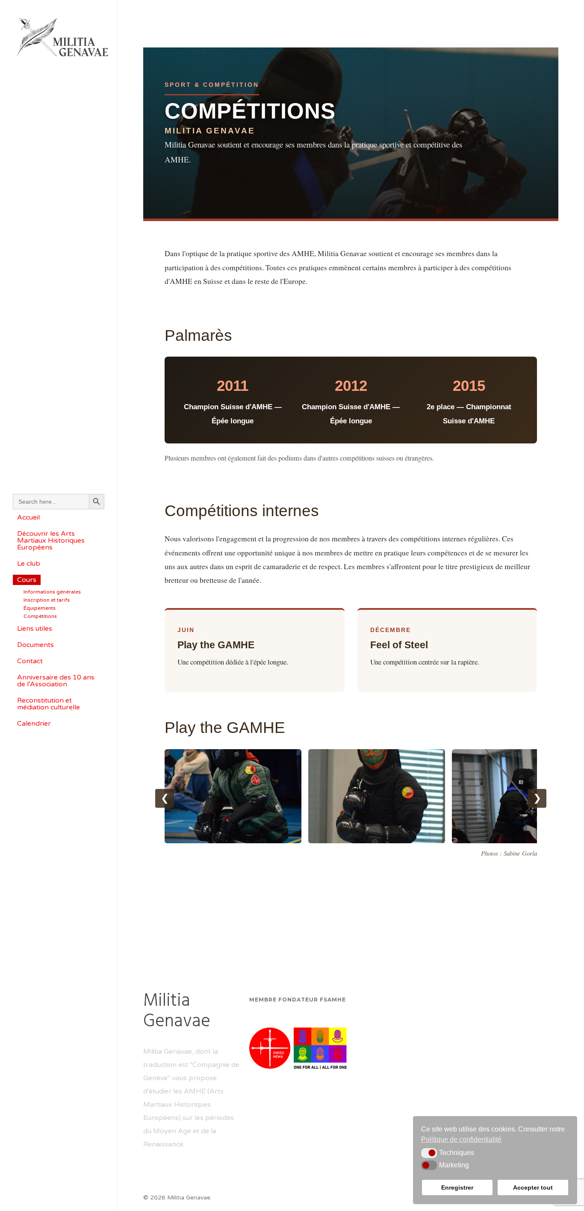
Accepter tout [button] (533, 1187)
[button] (429, 1153)
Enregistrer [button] (457, 1187)
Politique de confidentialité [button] (461, 1139)
